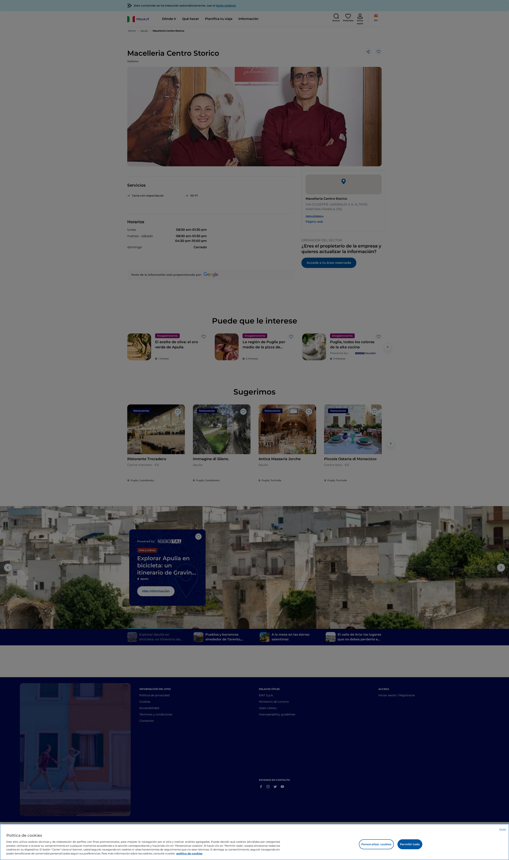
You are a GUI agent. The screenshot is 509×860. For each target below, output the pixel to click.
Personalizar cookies (376, 844)
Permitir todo (410, 844)
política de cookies (189, 853)
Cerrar (502, 829)
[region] (254, 842)
